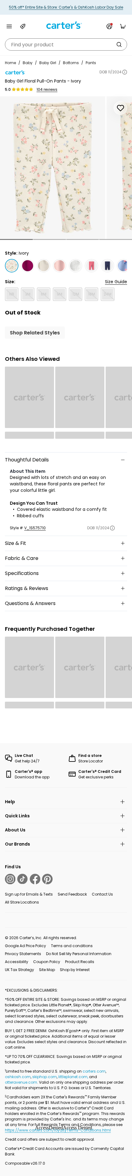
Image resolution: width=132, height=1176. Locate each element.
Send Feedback (72, 894)
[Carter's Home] (66, 25)
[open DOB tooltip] (124, 72)
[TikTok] (22, 879)
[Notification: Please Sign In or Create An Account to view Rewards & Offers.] (109, 26)
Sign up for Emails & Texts (29, 894)
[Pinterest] (47, 879)
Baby (28, 62)
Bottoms (71, 62)
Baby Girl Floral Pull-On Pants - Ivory (43, 81)
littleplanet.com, (73, 1076)
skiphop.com (44, 1076)
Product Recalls (79, 961)
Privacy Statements (23, 953)
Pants (91, 62)
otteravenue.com (21, 1082)
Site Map (47, 969)
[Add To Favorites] (120, 108)
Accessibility (16, 961)
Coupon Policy (46, 961)
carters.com (94, 1071)
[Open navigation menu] (9, 26)
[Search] (119, 44)
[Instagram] (10, 879)
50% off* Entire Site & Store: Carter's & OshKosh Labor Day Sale (66, 7)
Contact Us (102, 894)
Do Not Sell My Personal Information (78, 953)
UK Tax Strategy (19, 969)
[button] (16, 239)
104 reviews (47, 89)
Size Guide (116, 282)
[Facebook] (35, 879)
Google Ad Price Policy (25, 945)
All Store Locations (22, 902)
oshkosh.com (18, 1076)
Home (10, 62)
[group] (52, 167)
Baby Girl (47, 62)
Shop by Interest (75, 969)
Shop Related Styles (35, 332)
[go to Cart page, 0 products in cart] (123, 26)
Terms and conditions (72, 945)
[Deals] (22, 26)
